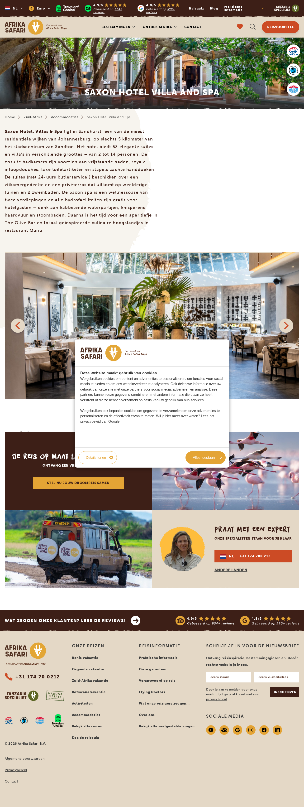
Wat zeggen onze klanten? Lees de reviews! (65, 620)
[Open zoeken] (252, 27)
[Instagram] (251, 730)
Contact (193, 27)
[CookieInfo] (113, 353)
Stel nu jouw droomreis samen (78, 483)
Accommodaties (64, 117)
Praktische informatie (158, 658)
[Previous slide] (18, 326)
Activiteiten (82, 703)
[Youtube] (211, 730)
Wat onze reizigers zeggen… (164, 703)
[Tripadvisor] (224, 730)
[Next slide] (286, 326)
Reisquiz (196, 8)
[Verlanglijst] (239, 27)
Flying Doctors (152, 692)
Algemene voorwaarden (25, 759)
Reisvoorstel (280, 27)
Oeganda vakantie (88, 669)
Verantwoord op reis (157, 681)
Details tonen (96, 457)
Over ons (147, 715)
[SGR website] (293, 51)
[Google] (237, 730)
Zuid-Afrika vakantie (90, 681)
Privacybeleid (16, 770)
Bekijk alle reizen (87, 726)
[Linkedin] (277, 730)
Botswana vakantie (89, 692)
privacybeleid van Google (99, 421)
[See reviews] (237, 620)
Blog (214, 8)
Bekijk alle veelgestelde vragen (167, 726)
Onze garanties (152, 669)
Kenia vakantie (85, 658)
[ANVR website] (293, 89)
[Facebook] (264, 730)
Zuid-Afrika (33, 117)
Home (10, 117)
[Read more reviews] (120, 8)
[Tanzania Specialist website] (21, 695)
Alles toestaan (204, 457)
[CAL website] (293, 70)
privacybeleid (216, 699)
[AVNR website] (39, 720)
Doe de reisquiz (86, 738)
